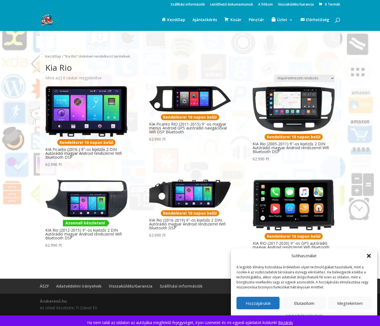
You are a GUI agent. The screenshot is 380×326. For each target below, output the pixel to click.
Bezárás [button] (285, 322)
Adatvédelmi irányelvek (79, 286)
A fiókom (265, 5)
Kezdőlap (53, 56)
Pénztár (256, 20)
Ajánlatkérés (205, 20)
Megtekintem (350, 303)
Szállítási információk (188, 5)
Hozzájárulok (258, 303)
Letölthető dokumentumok (231, 5)
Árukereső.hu (53, 301)
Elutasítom (304, 303)
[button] (369, 256)
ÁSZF (44, 286)
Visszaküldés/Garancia (296, 5)
